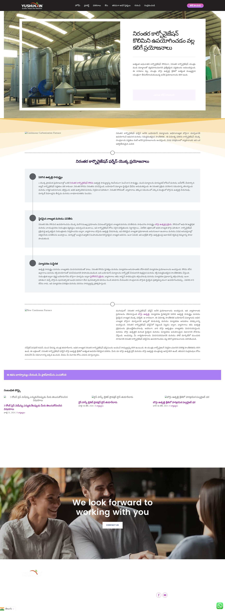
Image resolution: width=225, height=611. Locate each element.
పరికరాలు (97, 5)
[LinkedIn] (193, 375)
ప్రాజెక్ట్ (86, 5)
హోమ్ (77, 5)
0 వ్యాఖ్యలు (21, 413)
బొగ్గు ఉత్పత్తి (143, 314)
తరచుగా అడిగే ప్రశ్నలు (121, 5)
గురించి (137, 5)
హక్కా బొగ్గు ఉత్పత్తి (83, 597)
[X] (189, 375)
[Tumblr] (202, 375)
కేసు (106, 5)
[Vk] (211, 375)
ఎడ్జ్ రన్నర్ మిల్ (122, 591)
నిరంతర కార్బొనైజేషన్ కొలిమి (81, 183)
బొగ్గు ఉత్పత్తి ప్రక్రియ (163, 224)
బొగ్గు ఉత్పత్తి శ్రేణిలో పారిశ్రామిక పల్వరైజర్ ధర (187, 397)
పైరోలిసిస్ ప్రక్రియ (97, 276)
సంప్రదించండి (149, 5)
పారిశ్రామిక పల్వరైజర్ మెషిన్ (127, 597)
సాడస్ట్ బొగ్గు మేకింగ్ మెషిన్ (86, 579)
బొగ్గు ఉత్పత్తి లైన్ (82, 591)
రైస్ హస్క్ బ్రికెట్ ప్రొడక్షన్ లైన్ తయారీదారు (112, 397)
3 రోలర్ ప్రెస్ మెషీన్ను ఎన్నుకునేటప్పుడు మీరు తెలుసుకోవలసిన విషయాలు (38, 399)
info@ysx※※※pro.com (169, 583)
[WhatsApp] (198, 375)
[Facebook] (184, 375)
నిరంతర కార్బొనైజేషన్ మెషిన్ (127, 579)
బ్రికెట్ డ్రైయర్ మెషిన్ (124, 585)
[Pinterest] (207, 375)
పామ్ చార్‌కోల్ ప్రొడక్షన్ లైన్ (86, 585)
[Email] (216, 375)
